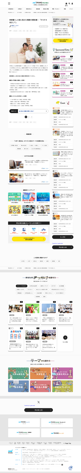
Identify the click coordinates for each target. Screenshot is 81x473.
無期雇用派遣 (66, 461)
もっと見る (62, 237)
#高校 (47, 261)
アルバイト (68, 449)
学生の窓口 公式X (63, 247)
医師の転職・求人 (54, 461)
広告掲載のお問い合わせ (39, 443)
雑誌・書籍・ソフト (33, 455)
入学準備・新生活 (28, 12)
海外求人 (54, 449)
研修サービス (24, 464)
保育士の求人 (61, 461)
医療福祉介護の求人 (63, 450)
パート (23, 450)
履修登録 (19, 148)
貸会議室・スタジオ (44, 464)
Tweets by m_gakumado (57, 243)
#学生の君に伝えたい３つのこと (57, 289)
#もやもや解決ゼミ (60, 293)
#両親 (30, 164)
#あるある (35, 164)
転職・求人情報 (49, 449)
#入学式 (22, 261)
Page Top (68, 443)
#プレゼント (30, 289)
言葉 (31, 30)
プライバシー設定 (45, 443)
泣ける (34, 30)
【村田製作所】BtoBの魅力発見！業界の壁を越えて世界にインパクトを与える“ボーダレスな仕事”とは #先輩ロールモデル (66, 218)
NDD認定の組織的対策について (57, 443)
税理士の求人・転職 (25, 461)
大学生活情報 (64, 454)
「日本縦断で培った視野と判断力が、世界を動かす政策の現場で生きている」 (66, 68)
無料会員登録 (28, 239)
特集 (65, 8)
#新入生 (35, 261)
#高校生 (53, 261)
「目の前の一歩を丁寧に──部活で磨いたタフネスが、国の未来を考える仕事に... (66, 77)
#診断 (44, 296)
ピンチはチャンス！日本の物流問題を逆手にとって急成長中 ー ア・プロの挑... (66, 60)
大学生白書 (15, 30)
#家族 (26, 164)
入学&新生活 (10, 8)
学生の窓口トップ (11, 12)
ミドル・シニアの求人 (29, 450)
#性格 (34, 178)
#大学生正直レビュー (29, 293)
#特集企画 (19, 293)
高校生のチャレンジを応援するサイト (44, 454)
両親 (27, 30)
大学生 (20, 30)
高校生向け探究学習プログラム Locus (35, 452)
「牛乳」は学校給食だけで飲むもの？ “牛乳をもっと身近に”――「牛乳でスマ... (48, 319)
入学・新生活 (19, 12)
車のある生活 (23, 145)
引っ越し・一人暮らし (34, 145)
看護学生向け (36, 449)
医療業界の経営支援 (30, 462)
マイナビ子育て (59, 455)
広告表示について (28, 443)
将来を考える (28, 8)
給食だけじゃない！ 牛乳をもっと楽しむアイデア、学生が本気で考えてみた (65, 319)
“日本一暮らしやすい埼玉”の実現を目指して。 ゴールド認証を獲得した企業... (66, 94)
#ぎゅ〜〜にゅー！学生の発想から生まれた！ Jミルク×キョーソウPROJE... (32, 319)
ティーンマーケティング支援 (55, 454)
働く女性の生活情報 (25, 455)
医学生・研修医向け (42, 449)
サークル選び (44, 145)
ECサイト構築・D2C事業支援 (27, 456)
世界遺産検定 (46, 455)
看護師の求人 (41, 461)
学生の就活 (24, 449)
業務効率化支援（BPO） (32, 464)
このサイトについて (11, 443)
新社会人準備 (46, 8)
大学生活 (19, 8)
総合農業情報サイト (53, 455)
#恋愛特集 (38, 296)
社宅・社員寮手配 (51, 464)
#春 (59, 261)
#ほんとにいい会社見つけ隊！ (42, 289)
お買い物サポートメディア (57, 456)
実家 (24, 30)
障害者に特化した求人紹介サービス (39, 450)
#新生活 (41, 261)
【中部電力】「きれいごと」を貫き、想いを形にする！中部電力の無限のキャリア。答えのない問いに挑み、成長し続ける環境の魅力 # (66, 134)
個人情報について (19, 443)
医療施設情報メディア (48, 456)
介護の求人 (24, 462)
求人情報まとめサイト (25, 454)
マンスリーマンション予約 (66, 456)
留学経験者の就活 (30, 449)
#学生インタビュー (49, 293)
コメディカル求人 (47, 461)
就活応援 (38, 8)
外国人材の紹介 (37, 462)
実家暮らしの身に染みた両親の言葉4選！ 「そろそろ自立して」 (44, 12)
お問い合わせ (23, 443)
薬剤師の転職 (36, 461)
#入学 (29, 261)
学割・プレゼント (55, 8)
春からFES (26, 148)
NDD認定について (50, 443)
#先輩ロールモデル (20, 289)
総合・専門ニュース (34, 454)
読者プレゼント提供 (33, 443)
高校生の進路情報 (25, 452)
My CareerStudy (35, 456)
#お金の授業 (39, 293)
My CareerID (41, 456)
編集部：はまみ (14, 25)
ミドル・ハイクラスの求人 (61, 449)
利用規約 (15, 443)
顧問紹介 (31, 461)
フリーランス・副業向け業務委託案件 (52, 450)
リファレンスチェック (58, 464)
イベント (71, 8)
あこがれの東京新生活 (36, 148)
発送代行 (38, 464)
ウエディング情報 (40, 455)
